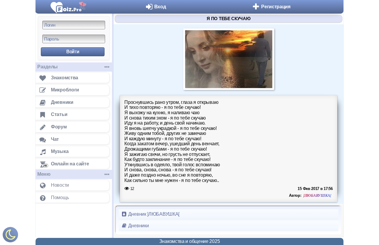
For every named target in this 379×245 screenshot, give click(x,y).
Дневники (138, 225)
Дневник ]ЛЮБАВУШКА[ (153, 214)
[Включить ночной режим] (10, 236)
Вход (160, 6)
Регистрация (275, 6)
